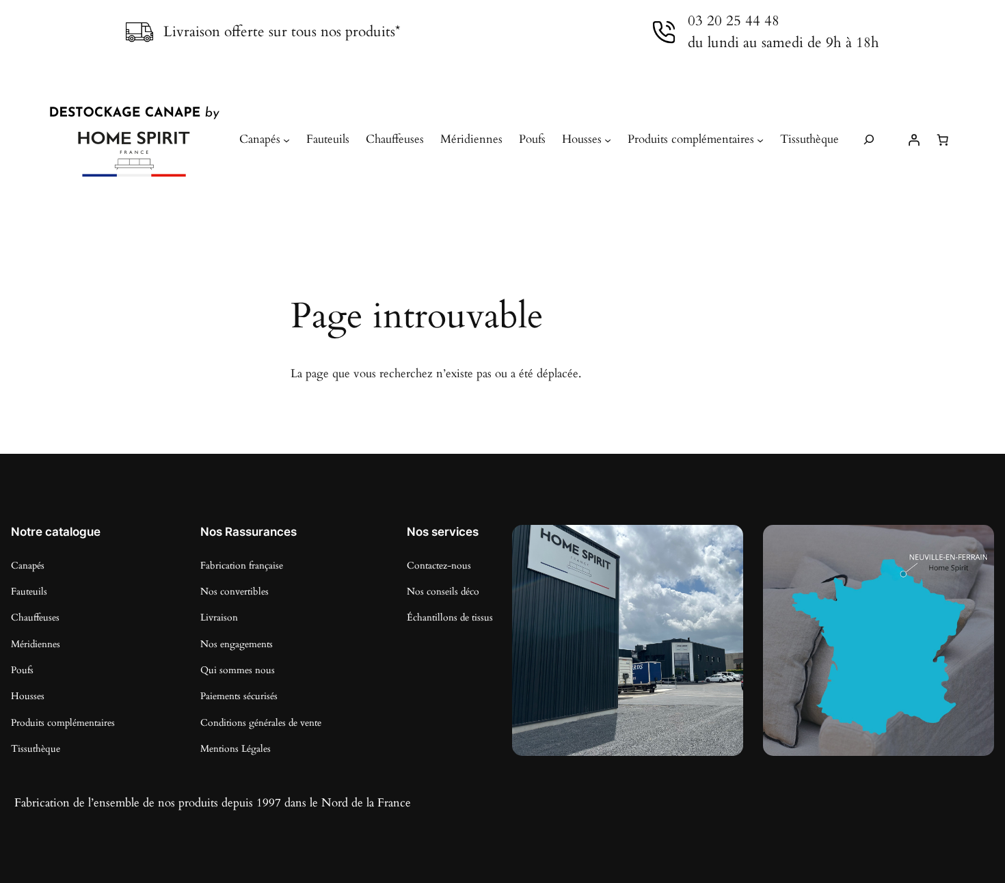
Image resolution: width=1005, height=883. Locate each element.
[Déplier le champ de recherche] (869, 139)
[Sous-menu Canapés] (286, 139)
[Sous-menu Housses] (607, 139)
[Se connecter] (913, 139)
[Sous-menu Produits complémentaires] (760, 139)
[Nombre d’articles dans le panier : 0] (942, 139)
